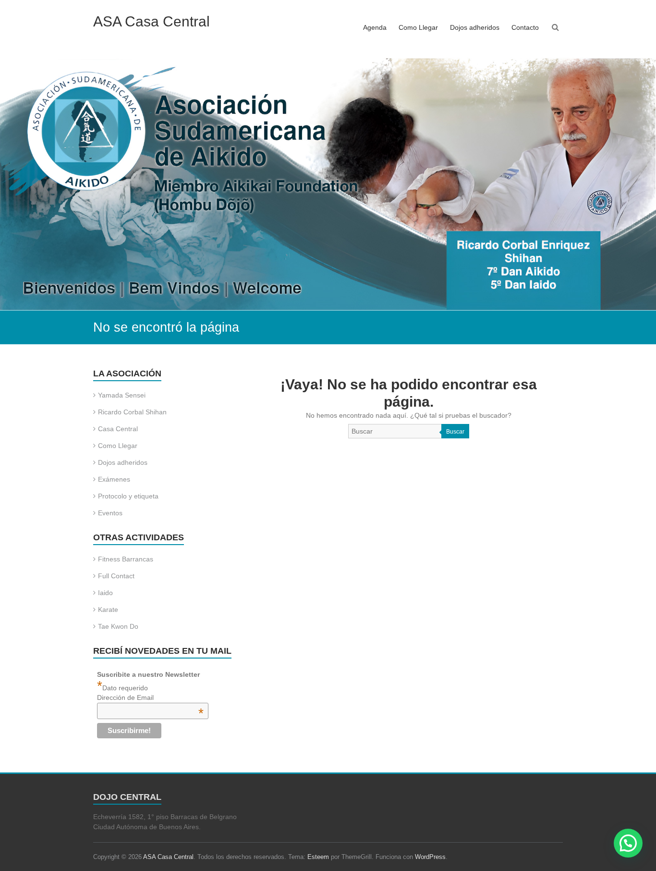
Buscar (455, 431)
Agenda (375, 27)
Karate (108, 609)
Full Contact (116, 576)
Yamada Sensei (122, 395)
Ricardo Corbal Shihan (132, 412)
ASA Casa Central (151, 21)
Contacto (525, 27)
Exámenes (114, 479)
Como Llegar (418, 27)
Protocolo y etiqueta (128, 496)
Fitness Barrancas (125, 559)
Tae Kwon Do (118, 626)
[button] (628, 843)
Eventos (110, 513)
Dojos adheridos (474, 27)
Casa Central (118, 429)
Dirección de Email (150, 697)
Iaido (105, 593)
